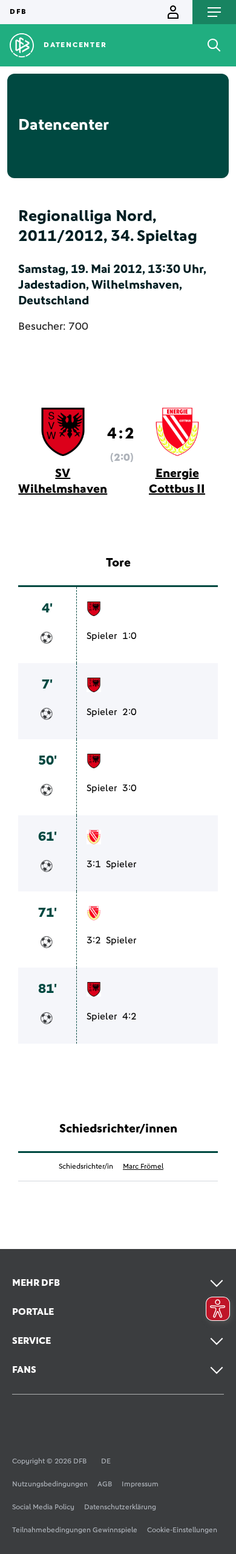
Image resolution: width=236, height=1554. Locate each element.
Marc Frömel (143, 1166)
